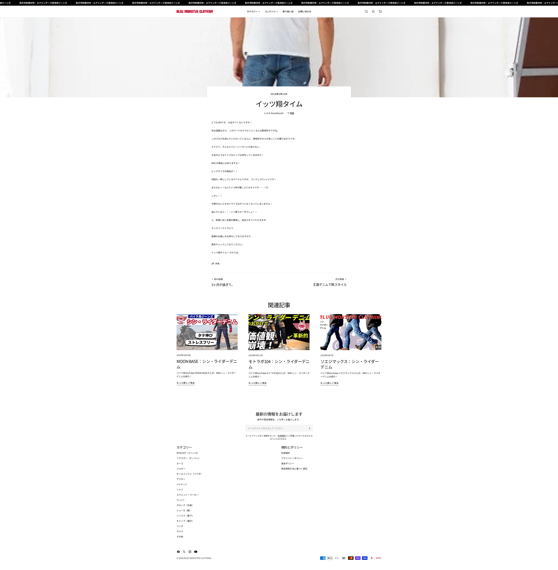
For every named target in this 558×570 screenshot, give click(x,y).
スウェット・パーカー (187, 494)
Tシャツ (180, 499)
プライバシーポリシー (292, 458)
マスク (180, 531)
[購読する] (309, 428)
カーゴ (180, 463)
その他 (180, 536)
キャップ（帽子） (185, 520)
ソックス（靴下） (185, 515)
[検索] (366, 11)
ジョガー (181, 468)
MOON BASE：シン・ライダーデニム (207, 364)
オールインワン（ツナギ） (190, 473)
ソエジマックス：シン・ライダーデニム (349, 364)
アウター (181, 479)
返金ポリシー (287, 463)
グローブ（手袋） (185, 505)
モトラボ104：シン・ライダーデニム (279, 364)
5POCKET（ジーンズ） (188, 452)
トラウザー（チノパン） (189, 458)
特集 (292, 113)
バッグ (180, 526)
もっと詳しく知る (186, 382)
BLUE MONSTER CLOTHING (198, 558)
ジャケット (182, 484)
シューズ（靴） (184, 510)
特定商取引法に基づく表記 (294, 468)
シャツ (180, 489)
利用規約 (282, 435)
